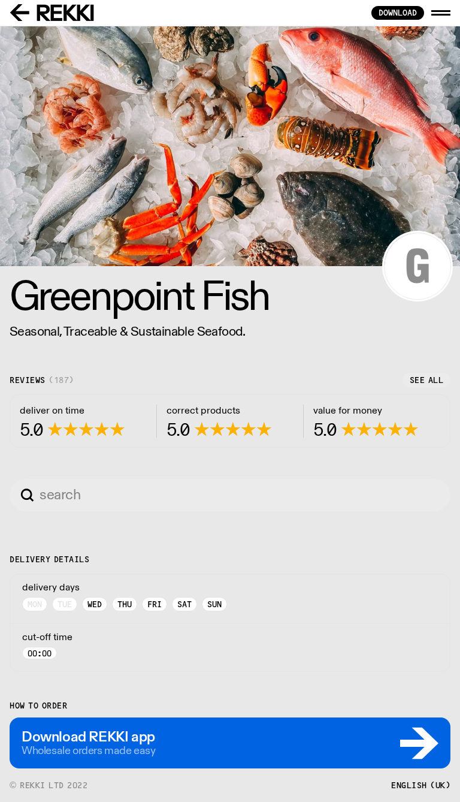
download (398, 12)
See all (427, 380)
